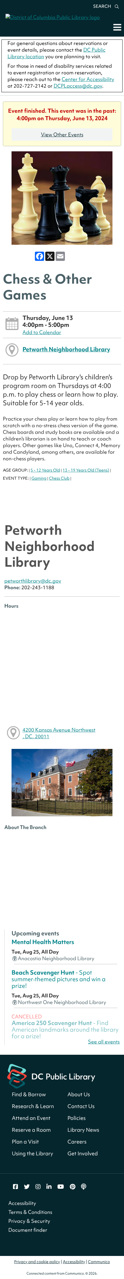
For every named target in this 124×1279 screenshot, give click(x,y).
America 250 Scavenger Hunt (65, 1029)
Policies (76, 1118)
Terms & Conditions (30, 1212)
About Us (78, 1094)
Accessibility (22, 1203)
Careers (77, 1141)
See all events (104, 1041)
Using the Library (32, 1153)
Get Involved (82, 1153)
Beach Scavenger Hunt (59, 979)
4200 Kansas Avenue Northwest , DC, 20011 (58, 733)
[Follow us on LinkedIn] (49, 1187)
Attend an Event (31, 1118)
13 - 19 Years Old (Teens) (86, 470)
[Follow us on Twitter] (27, 1187)
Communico (99, 1262)
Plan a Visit (25, 1141)
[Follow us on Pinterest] (72, 1187)
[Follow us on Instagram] (38, 1187)
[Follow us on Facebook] (15, 1187)
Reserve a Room (31, 1129)
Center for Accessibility (88, 79)
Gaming (38, 478)
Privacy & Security (29, 1221)
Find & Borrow (29, 1094)
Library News (83, 1129)
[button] (117, 27)
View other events (62, 134)
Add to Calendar (41, 332)
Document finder (27, 1230)
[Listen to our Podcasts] (83, 1187)
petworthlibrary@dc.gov (32, 580)
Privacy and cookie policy (37, 1262)
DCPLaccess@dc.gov (78, 85)
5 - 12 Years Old (45, 470)
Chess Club (59, 478)
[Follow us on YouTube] (60, 1187)
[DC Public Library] (51, 1075)
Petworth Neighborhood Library (66, 349)
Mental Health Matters (43, 942)
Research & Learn (33, 1106)
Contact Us (81, 1106)
